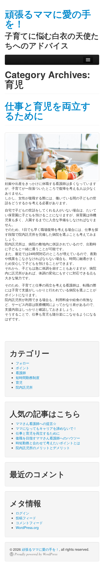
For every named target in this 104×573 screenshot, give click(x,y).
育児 (19, 382)
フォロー (22, 363)
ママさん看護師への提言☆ (36, 423)
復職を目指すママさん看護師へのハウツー (48, 438)
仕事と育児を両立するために (47, 110)
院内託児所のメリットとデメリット (43, 447)
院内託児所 (24, 387)
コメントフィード (29, 522)
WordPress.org (27, 527)
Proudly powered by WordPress (36, 554)
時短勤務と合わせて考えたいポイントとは (48, 442)
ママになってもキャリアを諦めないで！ (46, 428)
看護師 (21, 372)
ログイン (22, 513)
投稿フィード (26, 517)
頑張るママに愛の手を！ (40, 549)
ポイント (22, 367)
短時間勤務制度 (27, 377)
